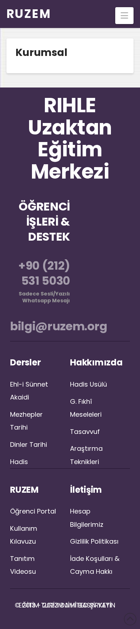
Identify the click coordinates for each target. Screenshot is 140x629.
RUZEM (28, 14)
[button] (124, 15)
